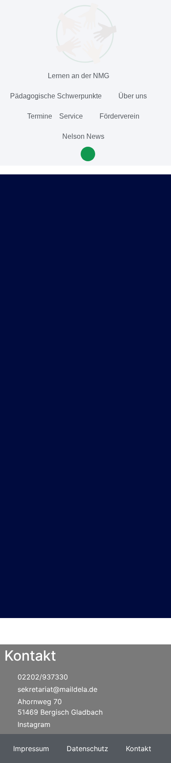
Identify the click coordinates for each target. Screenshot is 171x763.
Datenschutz (87, 748)
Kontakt (138, 748)
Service (71, 116)
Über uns (132, 96)
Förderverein (119, 116)
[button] (88, 154)
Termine (39, 116)
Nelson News (83, 136)
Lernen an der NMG (78, 76)
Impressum (31, 748)
